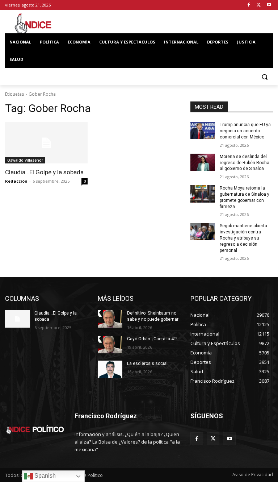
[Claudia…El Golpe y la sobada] (46, 142)
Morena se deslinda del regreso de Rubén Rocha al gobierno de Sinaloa (244, 162)
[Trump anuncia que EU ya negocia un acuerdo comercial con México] (202, 130)
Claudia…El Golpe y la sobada (44, 172)
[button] (264, 77)
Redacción (16, 181)
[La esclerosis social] (110, 369)
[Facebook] (249, 5)
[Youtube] (269, 5)
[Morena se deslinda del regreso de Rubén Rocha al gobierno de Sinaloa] (202, 162)
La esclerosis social (147, 363)
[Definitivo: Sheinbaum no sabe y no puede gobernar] (110, 319)
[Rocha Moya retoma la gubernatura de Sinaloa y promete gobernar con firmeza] (202, 194)
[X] (258, 5)
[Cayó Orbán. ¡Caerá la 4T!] (110, 344)
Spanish (44, 476)
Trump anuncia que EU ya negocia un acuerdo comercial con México (245, 131)
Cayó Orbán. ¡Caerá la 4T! (152, 338)
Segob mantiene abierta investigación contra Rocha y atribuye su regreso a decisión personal (243, 238)
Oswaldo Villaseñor (25, 160)
